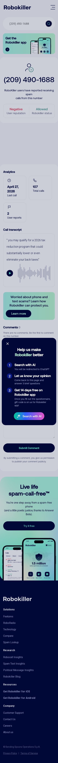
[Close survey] (8, 344)
